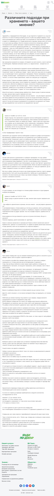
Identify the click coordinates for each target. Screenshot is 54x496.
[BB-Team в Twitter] (24, 485)
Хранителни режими (8, 467)
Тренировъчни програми (9, 474)
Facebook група (32, 467)
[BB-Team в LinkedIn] (33, 485)
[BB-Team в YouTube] (30, 485)
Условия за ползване (14, 490)
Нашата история (32, 445)
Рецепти (4, 472)
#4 (51, 253)
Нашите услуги (7, 443)
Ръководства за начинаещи (10, 464)
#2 (51, 155)
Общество (32, 462)
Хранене (10, 13)
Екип (29, 451)
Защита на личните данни (28, 490)
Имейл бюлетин (32, 455)
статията (37, 238)
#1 (51, 111)
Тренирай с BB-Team (8, 447)
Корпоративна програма (9, 451)
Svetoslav (9, 109)
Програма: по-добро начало (10, 445)
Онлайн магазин (7, 454)
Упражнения (5, 476)
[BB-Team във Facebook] (20, 485)
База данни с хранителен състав (11, 470)
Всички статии (6, 481)
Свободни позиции (33, 453)
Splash (8, 186)
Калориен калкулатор (8, 468)
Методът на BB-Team (34, 447)
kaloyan (8, 153)
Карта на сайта (41, 490)
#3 (51, 187)
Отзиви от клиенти (33, 449)
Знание (4, 462)
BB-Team (31, 443)
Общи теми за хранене (21, 13)
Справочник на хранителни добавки (12, 478)
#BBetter (30, 464)
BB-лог (30, 457)
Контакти (30, 459)
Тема (31, 13)
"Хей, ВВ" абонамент (8, 449)
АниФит (8, 31)
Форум (3, 13)
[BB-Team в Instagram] (27, 485)
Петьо (8, 251)
